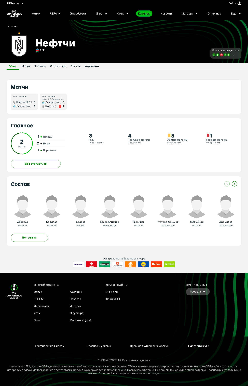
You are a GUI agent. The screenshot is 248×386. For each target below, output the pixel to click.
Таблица (40, 66)
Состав (75, 66)
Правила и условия (99, 345)
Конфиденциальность (49, 345)
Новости (75, 299)
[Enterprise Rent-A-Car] (104, 264)
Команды (76, 291)
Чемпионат (92, 66)
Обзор (13, 66)
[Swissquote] (117, 264)
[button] (101, 13)
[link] (36, 13)
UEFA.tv (38, 299)
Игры (37, 313)
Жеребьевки (41, 306)
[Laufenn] (78, 264)
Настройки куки (198, 345)
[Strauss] (91, 264)
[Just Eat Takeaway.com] (130, 264)
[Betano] (156, 264)
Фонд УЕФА (113, 299)
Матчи (25, 66)
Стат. (37, 320)
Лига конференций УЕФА (14, 13)
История (75, 306)
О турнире (76, 313)
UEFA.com (112, 291)
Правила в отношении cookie (149, 345)
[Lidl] (143, 264)
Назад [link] (14, 26)
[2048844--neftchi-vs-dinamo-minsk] (24, 102)
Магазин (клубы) (80, 320)
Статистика (58, 66)
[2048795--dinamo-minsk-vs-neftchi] (53, 102)
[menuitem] (37, 13)
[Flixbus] (169, 264)
